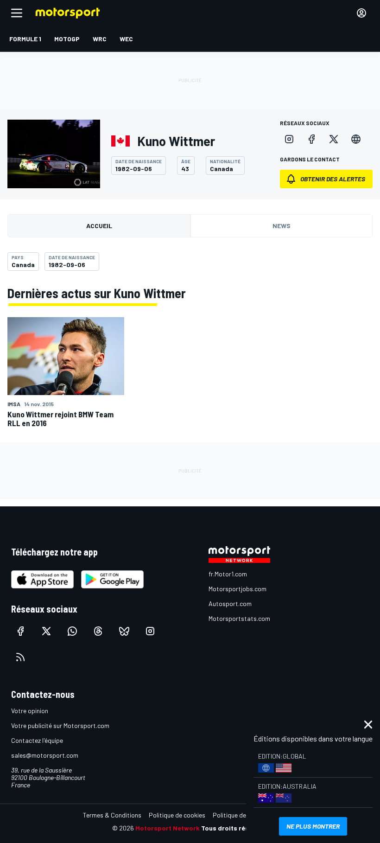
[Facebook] (311, 139)
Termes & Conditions (112, 815)
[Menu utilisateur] (361, 13)
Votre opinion (29, 711)
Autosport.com (230, 603)
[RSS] (20, 657)
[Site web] (356, 139)
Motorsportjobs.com (237, 589)
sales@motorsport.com (44, 755)
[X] (333, 139)
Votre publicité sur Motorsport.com (60, 725)
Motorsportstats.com (239, 618)
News (281, 226)
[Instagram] (289, 139)
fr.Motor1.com (228, 574)
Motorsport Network (167, 828)
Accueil (99, 226)
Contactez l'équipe (37, 740)
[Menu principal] (16, 13)
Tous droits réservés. (234, 828)
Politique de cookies (177, 815)
